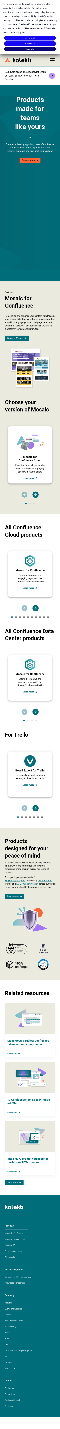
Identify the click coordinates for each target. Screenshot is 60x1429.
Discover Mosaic (15, 338)
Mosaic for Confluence (14, 1233)
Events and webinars (13, 1309)
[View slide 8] (40, 617)
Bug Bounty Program (15, 880)
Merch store (10, 1368)
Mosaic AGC (10, 1245)
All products (10, 1257)
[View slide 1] (26, 503)
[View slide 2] (30, 503)
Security (8, 1356)
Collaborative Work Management (18, 1277)
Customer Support (12, 1400)
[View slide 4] (24, 617)
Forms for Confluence (13, 1251)
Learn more (28, 478)
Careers (8, 1315)
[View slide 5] (28, 617)
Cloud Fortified (45, 880)
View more (12, 1182)
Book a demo (28, 160)
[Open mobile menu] (52, 60)
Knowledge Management (15, 1283)
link (47, 12)
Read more (12, 1054)
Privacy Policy (10, 1327)
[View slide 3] (34, 503)
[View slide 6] (32, 617)
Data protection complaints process (19, 1350)
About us (8, 1303)
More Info (30, 49)
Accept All (30, 38)
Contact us (9, 1388)
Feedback (9, 1406)
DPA (6, 1345)
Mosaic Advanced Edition (15, 1239)
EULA (7, 1338)
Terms (7, 1333)
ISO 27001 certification (27, 884)
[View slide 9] (44, 617)
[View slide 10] (48, 617)
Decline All (30, 43)
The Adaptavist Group (14, 1321)
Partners (8, 1362)
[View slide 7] (36, 617)
